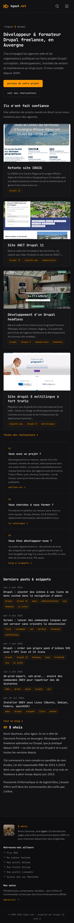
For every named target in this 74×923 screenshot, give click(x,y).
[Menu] (67, 6)
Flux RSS (12, 852)
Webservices (49, 260)
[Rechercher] (57, 6)
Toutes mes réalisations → (20, 434)
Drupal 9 (26, 342)
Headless (58, 342)
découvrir (10, 899)
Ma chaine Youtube (18, 857)
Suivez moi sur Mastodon (22, 876)
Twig (47, 657)
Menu (34, 601)
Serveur (42, 629)
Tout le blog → (13, 721)
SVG (64, 601)
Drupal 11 (14, 190)
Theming (9, 606)
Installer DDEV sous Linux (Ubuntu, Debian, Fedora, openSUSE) (35, 704)
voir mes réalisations (21, 93)
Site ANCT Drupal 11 (26, 245)
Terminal (55, 629)
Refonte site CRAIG (25, 168)
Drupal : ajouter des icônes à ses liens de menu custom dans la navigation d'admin (35, 593)
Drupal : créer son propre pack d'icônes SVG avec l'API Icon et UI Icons (36, 650)
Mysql (28, 689)
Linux (8, 629)
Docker (53, 711)
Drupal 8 (32, 423)
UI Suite (23, 606)
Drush (17, 689)
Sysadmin (20, 629)
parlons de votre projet (23, 83)
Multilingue (48, 423)
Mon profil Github (18, 862)
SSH (31, 629)
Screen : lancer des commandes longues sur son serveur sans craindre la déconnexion (35, 622)
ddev (7, 689)
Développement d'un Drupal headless (31, 316)
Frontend (59, 657)
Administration (49, 601)
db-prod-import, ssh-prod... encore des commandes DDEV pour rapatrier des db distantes (32, 679)
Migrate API (31, 260)
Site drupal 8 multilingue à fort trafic (33, 398)
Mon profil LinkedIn (19, 872)
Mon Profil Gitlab (18, 867)
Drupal (13, 342)
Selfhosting (11, 634)
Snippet (30, 711)
